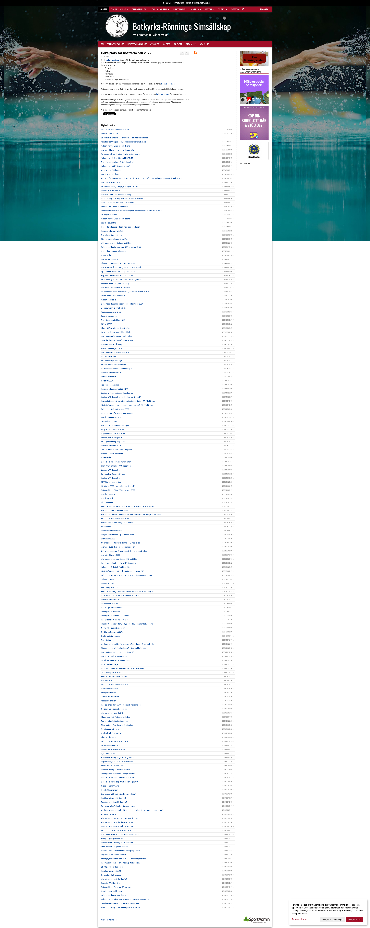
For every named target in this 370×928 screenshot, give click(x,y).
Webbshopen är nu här (110, 587)
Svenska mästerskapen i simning (115, 284)
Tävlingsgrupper (160, 9)
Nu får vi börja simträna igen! (113, 628)
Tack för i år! (106, 640)
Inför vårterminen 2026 (110, 182)
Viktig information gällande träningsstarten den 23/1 (123, 571)
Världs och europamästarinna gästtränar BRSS (120, 907)
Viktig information (108, 693)
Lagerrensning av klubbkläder (113, 855)
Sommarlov (106, 527)
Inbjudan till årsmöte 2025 (112, 231)
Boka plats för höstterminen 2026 (115, 130)
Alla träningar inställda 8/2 (112, 713)
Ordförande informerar (110, 636)
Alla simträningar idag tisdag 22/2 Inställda (119, 559)
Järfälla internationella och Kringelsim (116, 450)
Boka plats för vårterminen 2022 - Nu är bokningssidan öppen (126, 575)
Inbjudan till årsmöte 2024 (112, 373)
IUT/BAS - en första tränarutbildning (116, 194)
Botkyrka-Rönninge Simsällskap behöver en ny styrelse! (124, 551)
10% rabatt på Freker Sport (112, 672)
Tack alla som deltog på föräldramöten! (117, 162)
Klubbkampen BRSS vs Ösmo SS (114, 676)
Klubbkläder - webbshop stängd (114, 207)
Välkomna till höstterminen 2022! (114, 510)
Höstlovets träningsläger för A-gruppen (117, 757)
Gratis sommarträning (110, 786)
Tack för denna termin (110, 385)
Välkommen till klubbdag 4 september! (117, 523)
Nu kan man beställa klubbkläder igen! (117, 369)
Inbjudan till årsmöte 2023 (112, 446)
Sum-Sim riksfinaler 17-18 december (116, 466)
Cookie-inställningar (108, 920)
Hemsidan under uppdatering (113, 251)
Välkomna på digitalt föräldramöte (115, 567)
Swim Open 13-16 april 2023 (112, 437)
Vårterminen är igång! (110, 174)
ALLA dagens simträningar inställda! (116, 243)
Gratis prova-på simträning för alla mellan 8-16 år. (121, 267)
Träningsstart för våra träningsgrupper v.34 (118, 774)
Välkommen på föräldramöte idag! (115, 166)
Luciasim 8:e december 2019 (113, 749)
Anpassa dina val (299, 919)
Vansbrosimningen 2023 (111, 417)
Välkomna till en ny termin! (112, 454)
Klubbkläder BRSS (108, 737)
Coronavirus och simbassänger (114, 709)
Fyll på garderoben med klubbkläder (116, 332)
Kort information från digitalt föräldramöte (118, 563)
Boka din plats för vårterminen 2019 (116, 830)
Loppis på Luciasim (109, 259)
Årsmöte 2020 (107, 680)
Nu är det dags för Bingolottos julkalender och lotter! (123, 198)
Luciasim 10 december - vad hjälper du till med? (121, 397)
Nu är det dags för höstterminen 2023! (117, 413)
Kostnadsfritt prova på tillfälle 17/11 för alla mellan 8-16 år (125, 292)
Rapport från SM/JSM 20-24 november (117, 275)
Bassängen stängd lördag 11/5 (114, 802)
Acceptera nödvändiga (332, 919)
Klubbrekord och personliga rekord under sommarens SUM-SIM (127, 506)
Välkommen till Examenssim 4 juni (115, 425)
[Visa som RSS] (195, 53)
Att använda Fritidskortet (111, 170)
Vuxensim (195, 9)
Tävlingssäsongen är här (111, 312)
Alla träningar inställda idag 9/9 (114, 879)
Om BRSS (221, 9)
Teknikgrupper (139, 9)
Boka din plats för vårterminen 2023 (116, 462)
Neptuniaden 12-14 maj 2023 (113, 433)
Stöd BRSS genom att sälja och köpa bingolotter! (121, 279)
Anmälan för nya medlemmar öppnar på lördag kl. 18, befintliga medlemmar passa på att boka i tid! (142, 178)
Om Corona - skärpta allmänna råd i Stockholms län (122, 668)
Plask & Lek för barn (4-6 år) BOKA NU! (117, 826)
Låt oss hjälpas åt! (108, 377)
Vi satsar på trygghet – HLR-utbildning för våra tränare (123, 142)
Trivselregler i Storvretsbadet (113, 296)
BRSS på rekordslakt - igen (112, 867)
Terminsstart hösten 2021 (111, 604)
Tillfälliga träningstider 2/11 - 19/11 (115, 660)
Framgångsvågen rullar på (112, 838)
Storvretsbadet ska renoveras (113, 365)
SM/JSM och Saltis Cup (111, 482)
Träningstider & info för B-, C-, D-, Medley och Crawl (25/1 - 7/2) (127, 624)
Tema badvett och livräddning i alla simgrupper (120, 154)
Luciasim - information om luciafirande (117, 393)
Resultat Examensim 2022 (111, 531)
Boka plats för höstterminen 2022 (126, 53)
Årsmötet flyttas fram (110, 697)
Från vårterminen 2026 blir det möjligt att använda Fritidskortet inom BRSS (131, 211)
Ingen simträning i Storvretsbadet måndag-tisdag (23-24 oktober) (128, 401)
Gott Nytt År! (106, 255)
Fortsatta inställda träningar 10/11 (115, 656)
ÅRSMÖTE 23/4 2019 (109, 814)
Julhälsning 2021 (108, 579)
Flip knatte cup (107, 502)
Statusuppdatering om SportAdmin (116, 239)
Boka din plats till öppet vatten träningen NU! (119, 782)
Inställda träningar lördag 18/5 (113, 798)
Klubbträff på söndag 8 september (115, 328)
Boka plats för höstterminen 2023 (115, 409)
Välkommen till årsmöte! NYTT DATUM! (117, 158)
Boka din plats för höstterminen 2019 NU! (118, 778)
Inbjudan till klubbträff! (110, 599)
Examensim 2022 (108, 539)
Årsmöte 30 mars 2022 (110, 555)
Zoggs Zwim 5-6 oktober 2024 (113, 308)
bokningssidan (112, 60)
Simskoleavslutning (109, 223)
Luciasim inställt (108, 583)
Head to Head (107, 498)
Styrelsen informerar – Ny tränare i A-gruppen (120, 903)
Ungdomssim (179, 9)
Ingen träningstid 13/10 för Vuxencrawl (117, 761)
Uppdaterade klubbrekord (112, 891)
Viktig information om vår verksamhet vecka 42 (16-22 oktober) (127, 405)
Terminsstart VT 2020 (110, 729)
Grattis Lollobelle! (108, 356)
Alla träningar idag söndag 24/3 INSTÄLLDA (119, 818)
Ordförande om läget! (110, 689)
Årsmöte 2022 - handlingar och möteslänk (118, 547)
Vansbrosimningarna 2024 (112, 348)
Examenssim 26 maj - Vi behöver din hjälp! (118, 794)
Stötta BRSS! (106, 324)
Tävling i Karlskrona (109, 215)
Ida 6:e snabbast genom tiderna (114, 847)
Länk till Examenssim (110, 134)
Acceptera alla (354, 919)
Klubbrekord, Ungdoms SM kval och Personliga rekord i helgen (127, 591)
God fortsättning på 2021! (112, 632)
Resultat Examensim (109, 790)
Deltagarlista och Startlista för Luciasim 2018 (119, 834)
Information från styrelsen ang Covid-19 (117, 652)
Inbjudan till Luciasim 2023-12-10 (114, 389)
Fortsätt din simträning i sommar (114, 721)
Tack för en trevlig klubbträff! (113, 320)
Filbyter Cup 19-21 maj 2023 (112, 429)
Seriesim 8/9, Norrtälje (110, 883)
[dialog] (328, 912)
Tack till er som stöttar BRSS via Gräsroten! (118, 203)
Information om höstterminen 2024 (115, 352)
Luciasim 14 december (110, 190)
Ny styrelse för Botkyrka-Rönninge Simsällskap (120, 543)
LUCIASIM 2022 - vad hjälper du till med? (118, 486)
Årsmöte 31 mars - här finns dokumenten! (118, 150)
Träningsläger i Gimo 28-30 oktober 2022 (118, 490)
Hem (104, 9)
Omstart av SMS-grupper (111, 875)
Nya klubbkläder (108, 753)
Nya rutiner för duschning (111, 235)
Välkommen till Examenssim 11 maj (115, 219)
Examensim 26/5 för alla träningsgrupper (118, 806)
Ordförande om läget (110, 664)
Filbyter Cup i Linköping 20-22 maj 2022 (117, 535)
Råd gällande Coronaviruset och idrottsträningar (121, 705)
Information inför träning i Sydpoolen (116, 336)
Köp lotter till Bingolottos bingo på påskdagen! (120, 227)
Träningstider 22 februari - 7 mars (115, 616)
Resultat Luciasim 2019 (110, 745)
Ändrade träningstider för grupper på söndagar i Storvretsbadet (127, 644)
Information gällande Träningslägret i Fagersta (120, 863)
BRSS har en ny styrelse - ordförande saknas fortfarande (124, 138)
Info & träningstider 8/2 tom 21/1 (114, 620)
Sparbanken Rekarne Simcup (113, 474)
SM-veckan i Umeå (109, 421)
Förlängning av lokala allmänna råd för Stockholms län (123, 648)
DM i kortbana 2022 (109, 494)
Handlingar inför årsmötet (112, 608)
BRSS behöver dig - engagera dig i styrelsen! (119, 186)
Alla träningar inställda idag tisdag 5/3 (117, 822)
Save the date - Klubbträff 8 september (117, 340)
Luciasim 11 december (110, 470)
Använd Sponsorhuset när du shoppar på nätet (120, 851)
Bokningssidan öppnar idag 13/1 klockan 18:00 (121, 247)
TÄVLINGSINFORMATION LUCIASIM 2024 (118, 263)
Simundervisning (118, 9)
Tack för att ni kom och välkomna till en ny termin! (121, 595)
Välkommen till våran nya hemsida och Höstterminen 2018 (125, 899)
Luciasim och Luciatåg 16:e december (117, 842)
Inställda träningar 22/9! (111, 871)
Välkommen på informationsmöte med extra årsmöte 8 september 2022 (131, 514)
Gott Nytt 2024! (107, 381)
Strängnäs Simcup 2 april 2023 (113, 441)
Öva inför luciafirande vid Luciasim (115, 288)
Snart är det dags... (109, 316)
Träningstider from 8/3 (110, 612)
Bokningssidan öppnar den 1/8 (114, 895)
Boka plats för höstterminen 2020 (115, 685)
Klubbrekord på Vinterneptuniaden (115, 717)
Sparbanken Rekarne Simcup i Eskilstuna (118, 271)
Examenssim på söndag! (111, 360)
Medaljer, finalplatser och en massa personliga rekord (123, 859)
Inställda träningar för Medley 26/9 (115, 770)
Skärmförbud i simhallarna (112, 766)
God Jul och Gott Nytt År (111, 733)
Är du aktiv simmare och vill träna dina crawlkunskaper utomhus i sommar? (132, 810)
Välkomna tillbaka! (108, 300)
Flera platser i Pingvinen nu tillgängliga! (117, 725)
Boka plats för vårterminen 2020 (114, 741)
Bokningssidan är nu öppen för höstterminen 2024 (122, 304)
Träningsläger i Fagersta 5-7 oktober (116, 887)
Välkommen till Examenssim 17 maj (115, 146)
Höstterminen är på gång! (111, 344)
